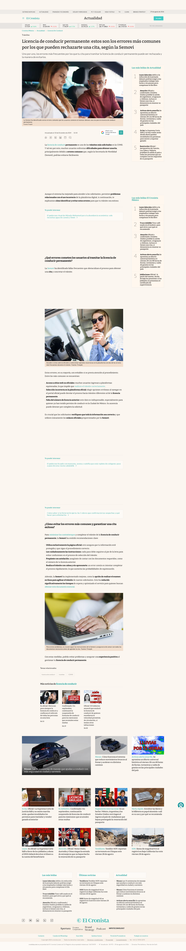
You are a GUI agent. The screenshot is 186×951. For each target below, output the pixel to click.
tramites (61, 674)
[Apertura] (65, 928)
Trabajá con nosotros (141, 936)
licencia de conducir (55, 31)
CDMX (70, 674)
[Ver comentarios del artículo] (70, 137)
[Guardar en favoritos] (121, 132)
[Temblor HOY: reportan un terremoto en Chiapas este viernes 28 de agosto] (111, 837)
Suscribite (79, 936)
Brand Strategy (139, 12)
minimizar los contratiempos (62, 535)
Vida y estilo (109, 12)
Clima (127, 12)
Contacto (41, 936)
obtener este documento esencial (59, 587)
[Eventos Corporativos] (78, 929)
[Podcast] (101, 929)
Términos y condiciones (95, 940)
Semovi (50, 268)
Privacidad (109, 940)
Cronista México (28, 31)
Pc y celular (96, 12)
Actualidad (43, 12)
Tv (119, 12)
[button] (181, 805)
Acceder (158, 18)
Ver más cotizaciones (156, 26)
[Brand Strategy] (89, 929)
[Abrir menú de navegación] (23, 18)
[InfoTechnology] (117, 929)
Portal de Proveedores (117, 936)
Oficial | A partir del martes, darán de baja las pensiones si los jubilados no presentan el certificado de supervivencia (151, 279)
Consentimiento (121, 940)
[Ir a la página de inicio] (33, 18)
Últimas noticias (28, 12)
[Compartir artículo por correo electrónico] (65, 137)
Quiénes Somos (96, 936)
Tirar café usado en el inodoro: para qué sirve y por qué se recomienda (150, 226)
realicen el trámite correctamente (89, 386)
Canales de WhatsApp (60, 936)
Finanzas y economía (61, 12)
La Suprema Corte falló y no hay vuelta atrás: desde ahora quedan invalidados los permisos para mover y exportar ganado (150, 135)
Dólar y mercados (80, 12)
